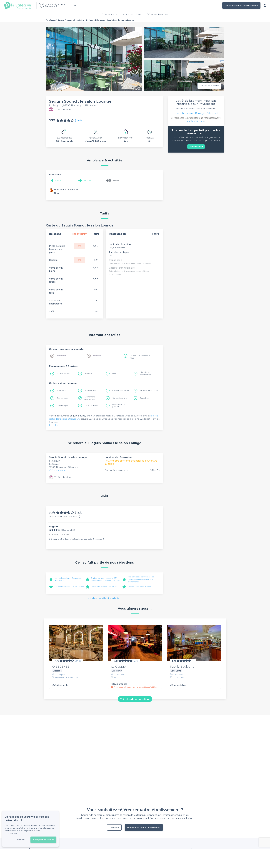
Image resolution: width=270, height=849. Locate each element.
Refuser (21, 839)
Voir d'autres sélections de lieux (105, 598)
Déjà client (114, 827)
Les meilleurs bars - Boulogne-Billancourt (196, 113)
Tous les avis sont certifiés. (63, 516)
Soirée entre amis (109, 14)
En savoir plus (11, 833)
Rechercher (196, 146)
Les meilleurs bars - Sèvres (139, 587)
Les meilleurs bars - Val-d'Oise (104, 587)
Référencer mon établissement (241, 5)
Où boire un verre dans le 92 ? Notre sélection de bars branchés (105, 579)
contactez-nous (195, 121)
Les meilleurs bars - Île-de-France (69, 587)
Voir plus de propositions (135, 698)
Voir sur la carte (57, 470)
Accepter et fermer (43, 839)
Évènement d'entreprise (157, 14)
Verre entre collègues (132, 14)
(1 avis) (79, 120)
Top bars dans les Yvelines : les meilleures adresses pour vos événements (141, 579)
